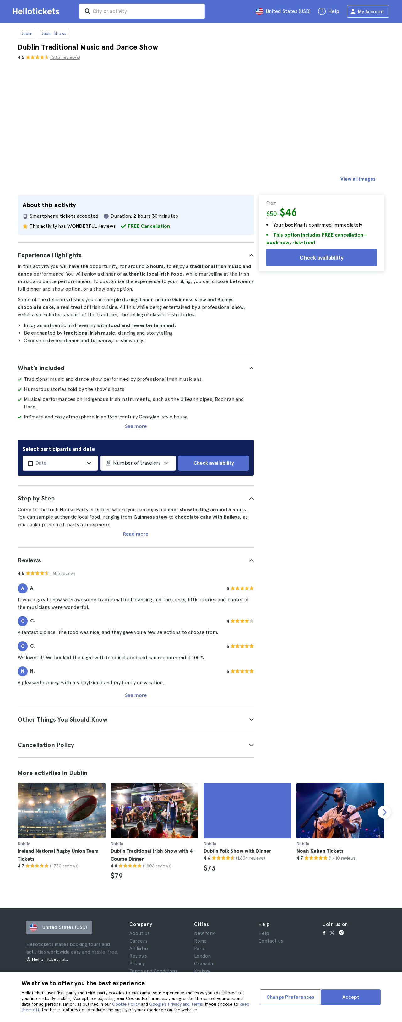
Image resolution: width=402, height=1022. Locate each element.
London (202, 956)
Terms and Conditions (153, 971)
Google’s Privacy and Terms (176, 1004)
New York (204, 933)
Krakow (202, 971)
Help (263, 933)
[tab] (136, 255)
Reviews (138, 956)
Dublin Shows (53, 33)
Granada (203, 963)
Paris (199, 948)
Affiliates (139, 948)
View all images (358, 179)
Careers (138, 941)
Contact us (270, 941)
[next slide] (384, 812)
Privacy (137, 963)
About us (139, 933)
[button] (136, 255)
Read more (135, 534)
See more (136, 426)
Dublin (26, 33)
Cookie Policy (126, 1004)
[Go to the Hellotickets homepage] (37, 11)
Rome (200, 941)
